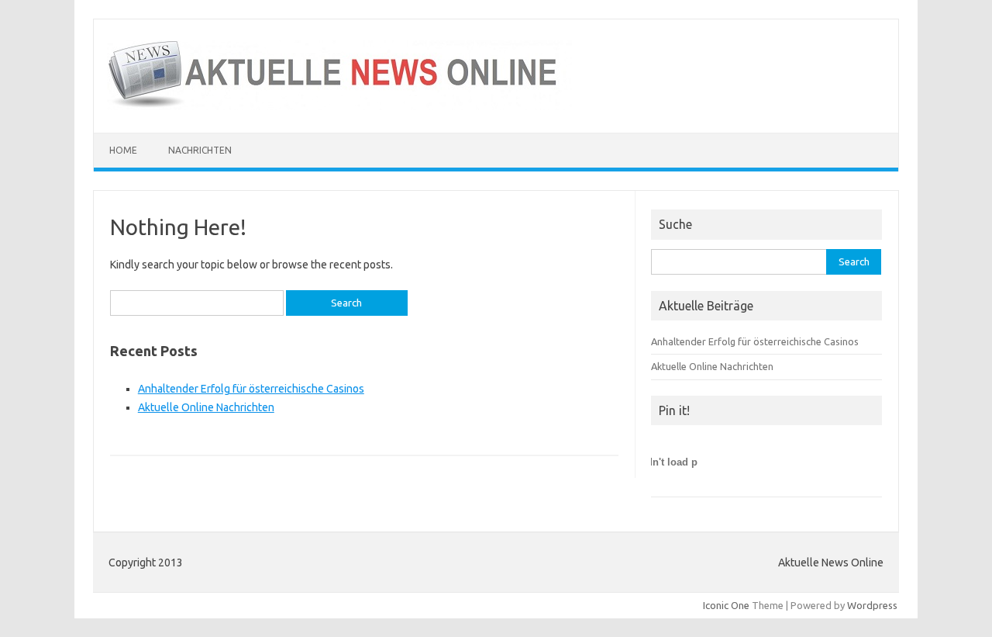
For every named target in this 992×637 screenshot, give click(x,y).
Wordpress (872, 605)
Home (123, 150)
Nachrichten (200, 150)
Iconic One (726, 605)
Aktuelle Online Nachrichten (206, 407)
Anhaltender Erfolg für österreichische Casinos (251, 389)
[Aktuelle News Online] (339, 106)
